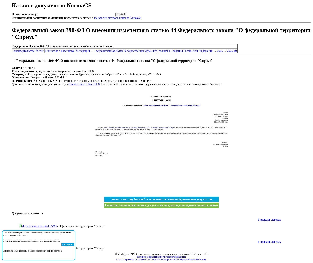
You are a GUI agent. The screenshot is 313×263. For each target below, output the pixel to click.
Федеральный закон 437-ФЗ (39, 226)
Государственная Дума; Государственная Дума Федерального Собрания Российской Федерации (153, 50)
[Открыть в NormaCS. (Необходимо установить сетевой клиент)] (13, 61)
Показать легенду (269, 219)
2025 (220, 50)
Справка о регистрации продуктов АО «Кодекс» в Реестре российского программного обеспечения (161, 259)
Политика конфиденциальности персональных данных (161, 257)
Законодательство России (28, 50)
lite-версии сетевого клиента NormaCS (117, 17)
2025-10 (232, 50)
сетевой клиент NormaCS (84, 84)
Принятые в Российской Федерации (67, 50)
